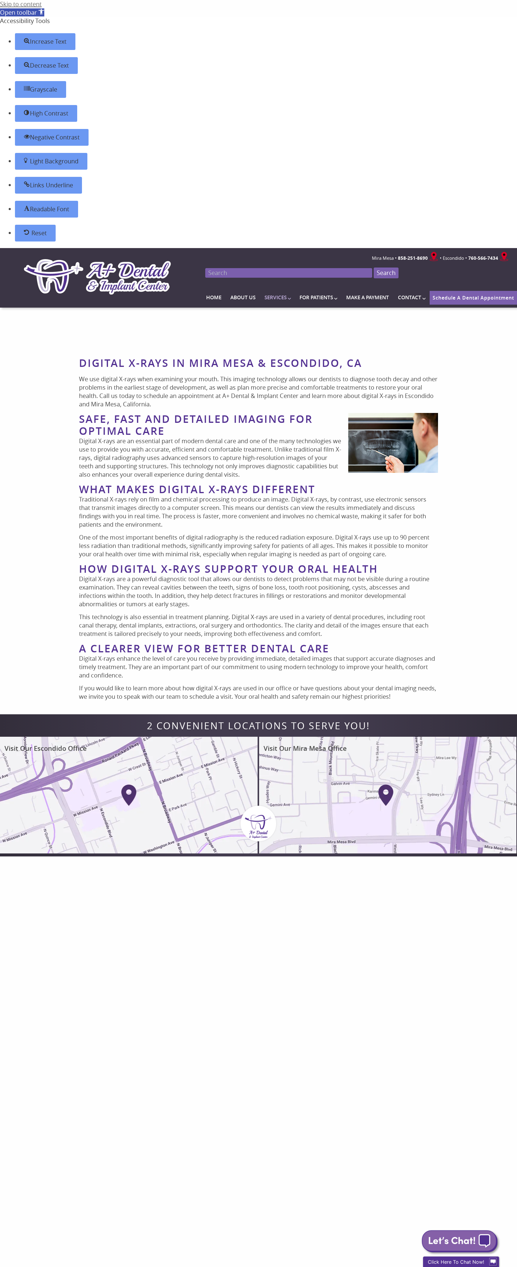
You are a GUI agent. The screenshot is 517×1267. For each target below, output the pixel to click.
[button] (22, 12)
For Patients (316, 297)
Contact (409, 297)
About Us (243, 297)
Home (213, 297)
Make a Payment (367, 297)
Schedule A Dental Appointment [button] (473, 297)
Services (275, 297)
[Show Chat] (493, 1262)
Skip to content (21, 4)
